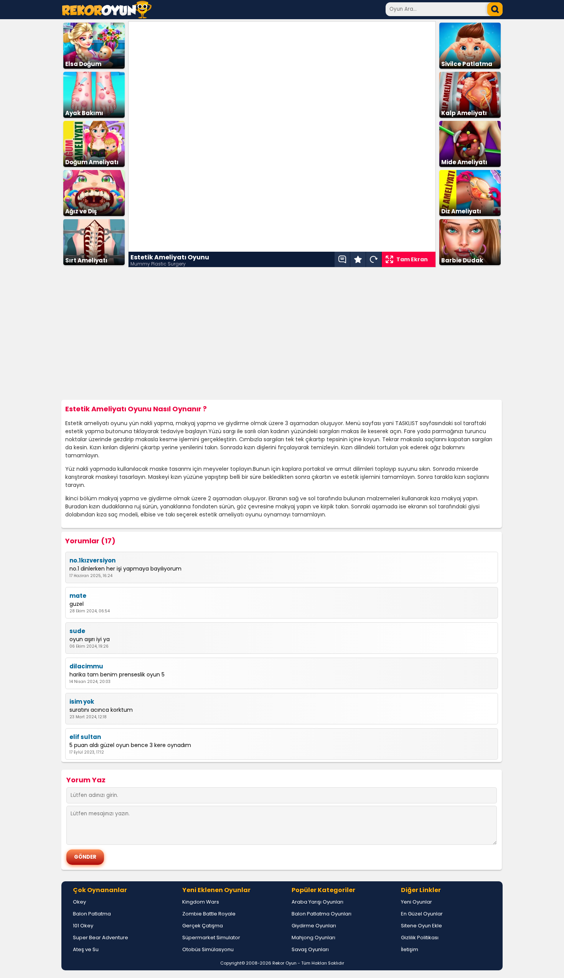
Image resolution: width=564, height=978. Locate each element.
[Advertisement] (282, 333)
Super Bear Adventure (100, 937)
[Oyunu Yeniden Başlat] (373, 259)
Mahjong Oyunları (313, 937)
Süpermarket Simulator (211, 937)
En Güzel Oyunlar (422, 913)
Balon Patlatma (92, 913)
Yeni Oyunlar (416, 901)
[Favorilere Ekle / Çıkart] (358, 259)
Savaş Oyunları (310, 949)
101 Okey (83, 925)
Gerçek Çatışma (202, 925)
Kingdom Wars (200, 901)
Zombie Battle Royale (209, 913)
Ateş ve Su (86, 949)
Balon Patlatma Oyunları (321, 913)
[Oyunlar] (107, 16)
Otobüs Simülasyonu (208, 949)
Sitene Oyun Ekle (421, 925)
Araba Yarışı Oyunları (317, 901)
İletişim (409, 949)
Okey (79, 901)
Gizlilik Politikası (420, 937)
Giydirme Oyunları (314, 925)
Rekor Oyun (284, 963)
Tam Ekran (412, 259)
